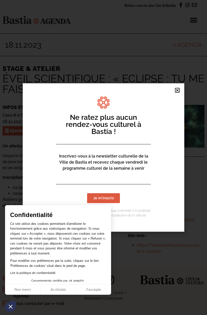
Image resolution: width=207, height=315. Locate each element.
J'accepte (93, 289)
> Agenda (187, 44)
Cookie (117, 292)
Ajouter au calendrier (32, 130)
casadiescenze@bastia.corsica (165, 220)
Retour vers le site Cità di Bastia (150, 5)
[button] (11, 306)
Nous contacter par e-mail (38, 303)
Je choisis (58, 289)
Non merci (22, 289)
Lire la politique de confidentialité (33, 273)
